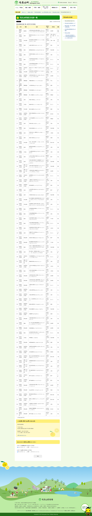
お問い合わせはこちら (21, 435)
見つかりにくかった (35, 451)
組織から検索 (67, 510)
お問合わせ (73, 510)
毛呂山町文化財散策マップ (70, 23)
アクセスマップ (54, 510)
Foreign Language (63, 2)
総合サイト (75, 2)
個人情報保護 (28, 510)
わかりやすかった (21, 447)
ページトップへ (4, 465)
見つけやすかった (21, 451)
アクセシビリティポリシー (44, 510)
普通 (28, 447)
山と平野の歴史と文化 (46, 12)
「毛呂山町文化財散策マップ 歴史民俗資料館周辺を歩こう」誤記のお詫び (70, 36)
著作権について (35, 510)
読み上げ (70, 2)
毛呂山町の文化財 (55, 12)
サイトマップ (60, 510)
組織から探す (30, 12)
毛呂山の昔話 (67, 32)
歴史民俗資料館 (38, 12)
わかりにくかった (34, 447)
